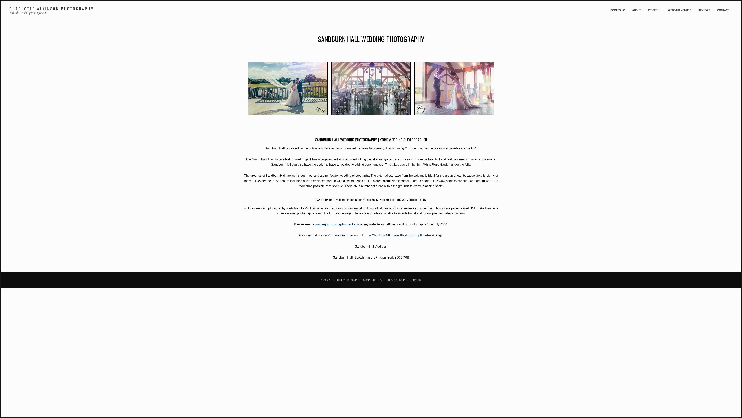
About (636, 10)
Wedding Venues (679, 10)
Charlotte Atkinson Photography (51, 9)
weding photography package (337, 224)
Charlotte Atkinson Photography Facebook (403, 235)
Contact (723, 10)
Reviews (704, 10)
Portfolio (617, 10)
